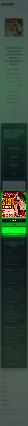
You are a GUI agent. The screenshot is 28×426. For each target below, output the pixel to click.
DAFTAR (14, 224)
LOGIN (14, 220)
